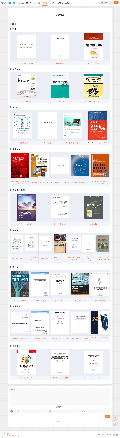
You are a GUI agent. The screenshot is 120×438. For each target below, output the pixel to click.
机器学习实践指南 (100, 300)
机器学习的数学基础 (20, 300)
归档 (38, 3)
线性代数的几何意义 (93, 63)
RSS (109, 435)
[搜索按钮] (116, 2)
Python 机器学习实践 (80, 300)
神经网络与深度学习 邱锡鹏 (80, 339)
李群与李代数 (60, 63)
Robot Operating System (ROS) (97, 143)
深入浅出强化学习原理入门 (26, 378)
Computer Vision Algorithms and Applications (100, 339)
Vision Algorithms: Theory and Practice (103, 258)
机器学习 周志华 (60, 300)
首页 (22, 3)
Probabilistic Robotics (80, 182)
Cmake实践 (47, 143)
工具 (52, 3)
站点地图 (115, 435)
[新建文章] (96, 435)
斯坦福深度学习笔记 (40, 339)
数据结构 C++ (60, 101)
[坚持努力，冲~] (9, 3)
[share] (105, 435)
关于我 (67, 3)
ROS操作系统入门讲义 (72, 143)
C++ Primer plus (27, 101)
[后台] (94, 435)
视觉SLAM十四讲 (17, 258)
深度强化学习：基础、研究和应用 (60, 378)
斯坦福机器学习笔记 (40, 300)
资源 (45, 3)
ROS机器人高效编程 (22, 143)
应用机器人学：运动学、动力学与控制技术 (20, 182)
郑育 (8, 434)
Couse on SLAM (46, 258)
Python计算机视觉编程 (60, 224)
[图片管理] (102, 435)
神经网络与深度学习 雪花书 (60, 339)
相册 (61, 3)
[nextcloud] (99, 435)
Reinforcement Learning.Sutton (93, 378)
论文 (29, 3)
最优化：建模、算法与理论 (26, 63)
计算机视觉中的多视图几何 (60, 258)
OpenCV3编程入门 (26, 224)
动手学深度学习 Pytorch (20, 339)
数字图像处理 (93, 224)
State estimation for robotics (60, 182)
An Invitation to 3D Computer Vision (74, 258)
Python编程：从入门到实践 (93, 101)
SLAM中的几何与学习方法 (31, 258)
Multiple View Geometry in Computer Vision (89, 258)
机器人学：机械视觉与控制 (40, 182)
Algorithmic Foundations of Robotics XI (100, 182)
